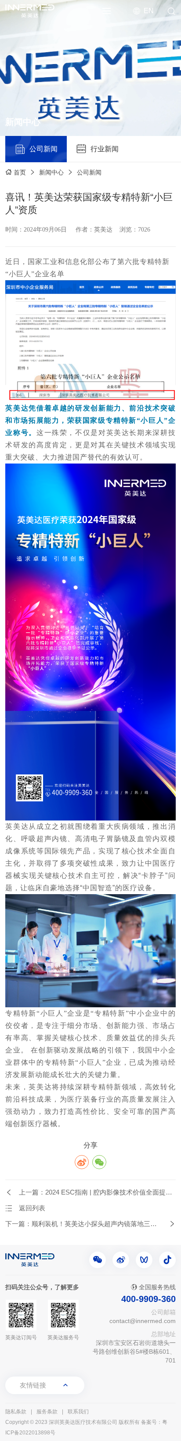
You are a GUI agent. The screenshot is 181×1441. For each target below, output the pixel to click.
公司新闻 (89, 172)
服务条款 (47, 1412)
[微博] (120, 1260)
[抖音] (167, 1260)
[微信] (97, 1260)
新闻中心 (51, 172)
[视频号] (144, 1260)
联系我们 (78, 1412)
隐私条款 (15, 1412)
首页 (20, 172)
